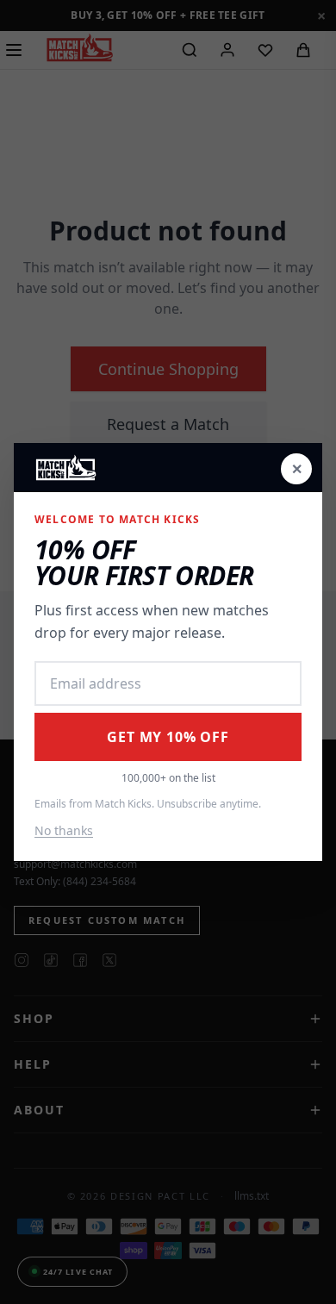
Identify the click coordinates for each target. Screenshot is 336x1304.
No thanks (63, 830)
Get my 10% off (167, 736)
